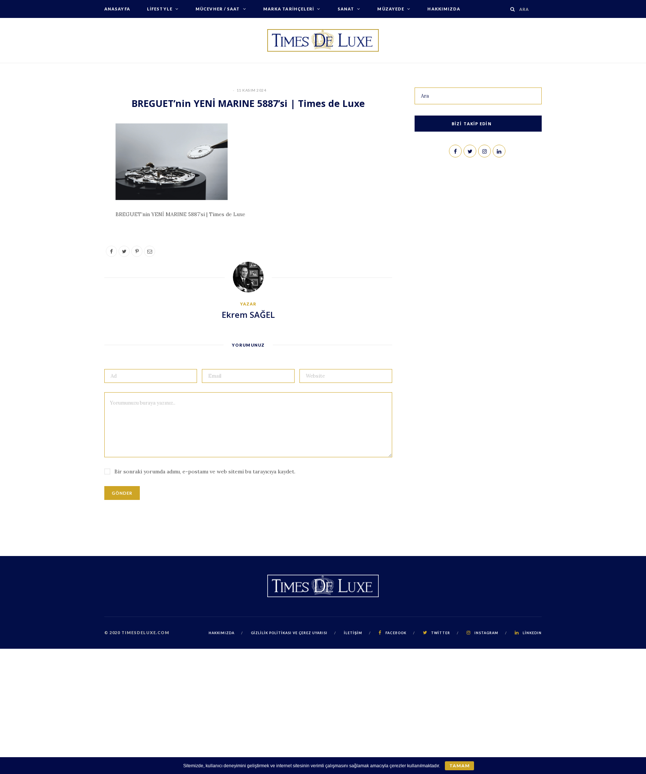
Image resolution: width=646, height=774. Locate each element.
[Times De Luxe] (323, 40)
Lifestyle (159, 8)
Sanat (346, 8)
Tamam (459, 765)
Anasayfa (117, 8)
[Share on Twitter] (69, 172)
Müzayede (390, 8)
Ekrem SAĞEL (248, 314)
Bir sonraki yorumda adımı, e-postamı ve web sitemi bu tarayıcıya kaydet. (204, 471)
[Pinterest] (69, 191)
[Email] (69, 210)
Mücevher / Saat (218, 8)
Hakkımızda (443, 8)
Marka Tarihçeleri (288, 8)
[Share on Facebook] (69, 153)
